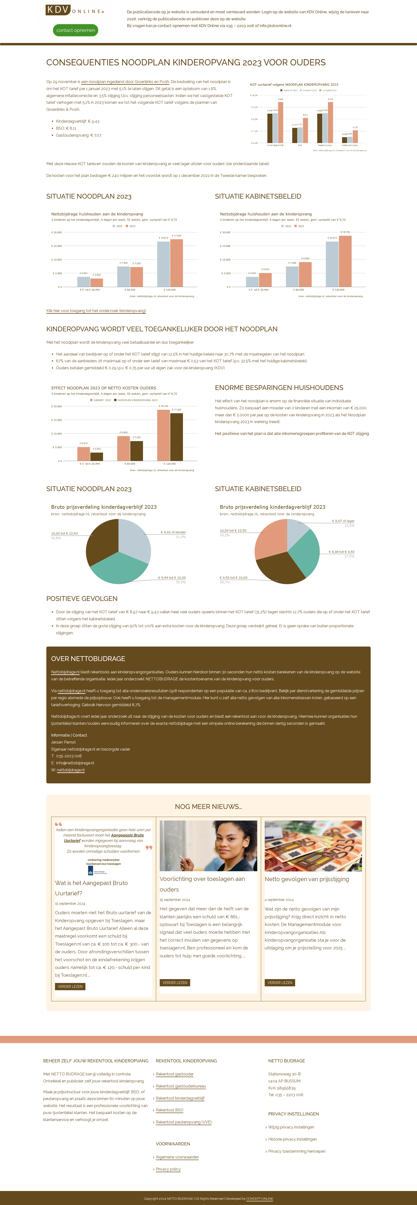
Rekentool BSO (169, 1110)
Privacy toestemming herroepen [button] (297, 1151)
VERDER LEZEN (70, 987)
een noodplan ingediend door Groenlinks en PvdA (125, 81)
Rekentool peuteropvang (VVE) (184, 1122)
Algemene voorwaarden (177, 1157)
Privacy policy (168, 1169)
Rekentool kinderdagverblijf (180, 1098)
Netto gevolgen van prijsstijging (307, 879)
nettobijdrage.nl (71, 691)
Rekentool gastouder (175, 1074)
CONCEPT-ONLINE (259, 1198)
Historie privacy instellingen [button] (292, 1139)
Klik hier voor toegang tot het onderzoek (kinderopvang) (96, 310)
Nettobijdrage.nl (65, 672)
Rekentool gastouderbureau (181, 1086)
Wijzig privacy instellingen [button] (291, 1127)
